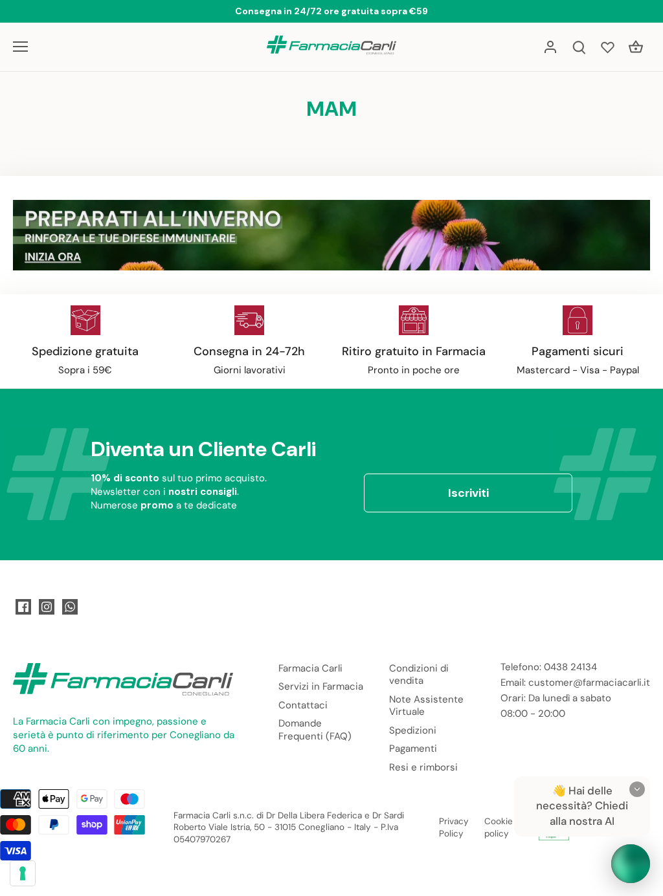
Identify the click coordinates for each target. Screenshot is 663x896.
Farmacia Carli (310, 668)
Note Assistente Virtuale (426, 706)
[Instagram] (46, 607)
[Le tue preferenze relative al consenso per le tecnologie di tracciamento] (22, 873)
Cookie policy (498, 827)
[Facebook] (23, 607)
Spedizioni (412, 730)
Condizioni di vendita (419, 675)
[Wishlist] (607, 47)
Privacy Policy (454, 827)
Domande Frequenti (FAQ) (315, 730)
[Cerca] (579, 47)
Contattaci (303, 705)
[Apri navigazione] (20, 46)
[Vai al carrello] (636, 47)
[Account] (550, 47)
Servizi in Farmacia (320, 686)
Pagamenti (413, 748)
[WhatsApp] (70, 607)
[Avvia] (630, 863)
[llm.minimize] (637, 789)
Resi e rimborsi (423, 767)
